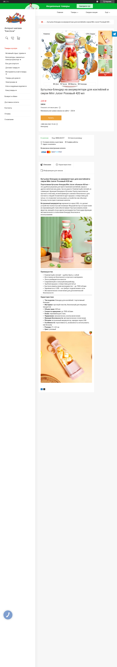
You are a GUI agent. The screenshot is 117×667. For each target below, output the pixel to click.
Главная (60, 12)
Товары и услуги (11, 48)
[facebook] (42, 389)
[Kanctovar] (18, 18)
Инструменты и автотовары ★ (15, 73)
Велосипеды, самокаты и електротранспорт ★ (14, 58)
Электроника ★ (11, 82)
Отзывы (8, 114)
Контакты (8, 108)
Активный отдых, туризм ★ (15, 53)
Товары (73, 12)
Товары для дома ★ (13, 78)
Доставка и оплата (12, 102)
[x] (44, 389)
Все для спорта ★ (12, 63)
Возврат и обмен (11, 96)
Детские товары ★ (12, 68)
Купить (51, 118)
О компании (9, 119)
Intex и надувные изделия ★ (16, 86)
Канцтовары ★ (11, 90)
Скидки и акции (91, 12)
